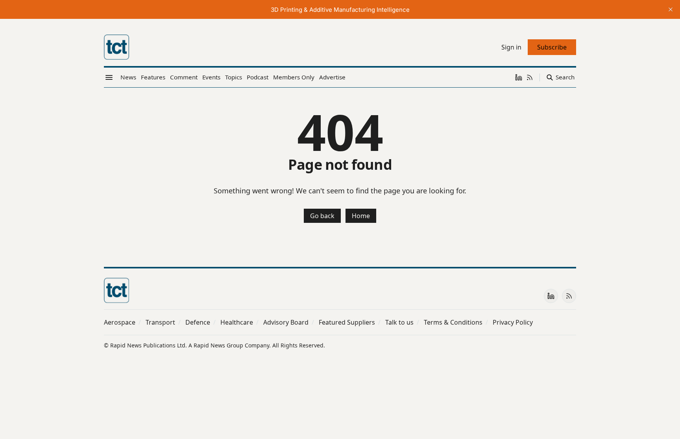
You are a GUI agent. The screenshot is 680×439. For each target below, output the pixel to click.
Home (361, 215)
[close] (670, 9)
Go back (322, 215)
